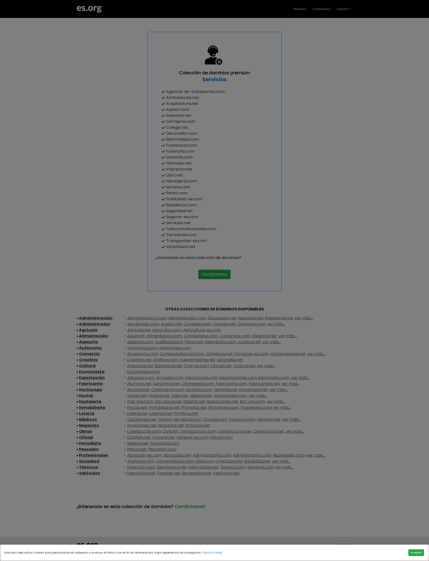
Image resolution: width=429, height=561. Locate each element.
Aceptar (416, 553)
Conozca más (212, 553)
